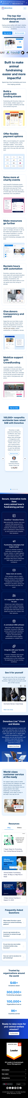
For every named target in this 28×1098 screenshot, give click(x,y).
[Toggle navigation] (25, 8)
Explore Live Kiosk (14, 746)
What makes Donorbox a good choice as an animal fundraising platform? (12, 922)
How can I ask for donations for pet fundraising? (12, 957)
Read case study (14, 453)
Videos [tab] (19, 827)
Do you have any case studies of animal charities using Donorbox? (11, 946)
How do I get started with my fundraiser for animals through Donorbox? (12, 934)
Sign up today (14, 408)
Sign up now (7, 33)
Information (5, 1070)
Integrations (6, 1078)
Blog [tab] (8, 827)
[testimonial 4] (14, 489)
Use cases (5, 1074)
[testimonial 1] (10, 489)
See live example (19, 33)
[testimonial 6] (17, 489)
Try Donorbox (14, 1033)
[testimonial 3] (13, 489)
